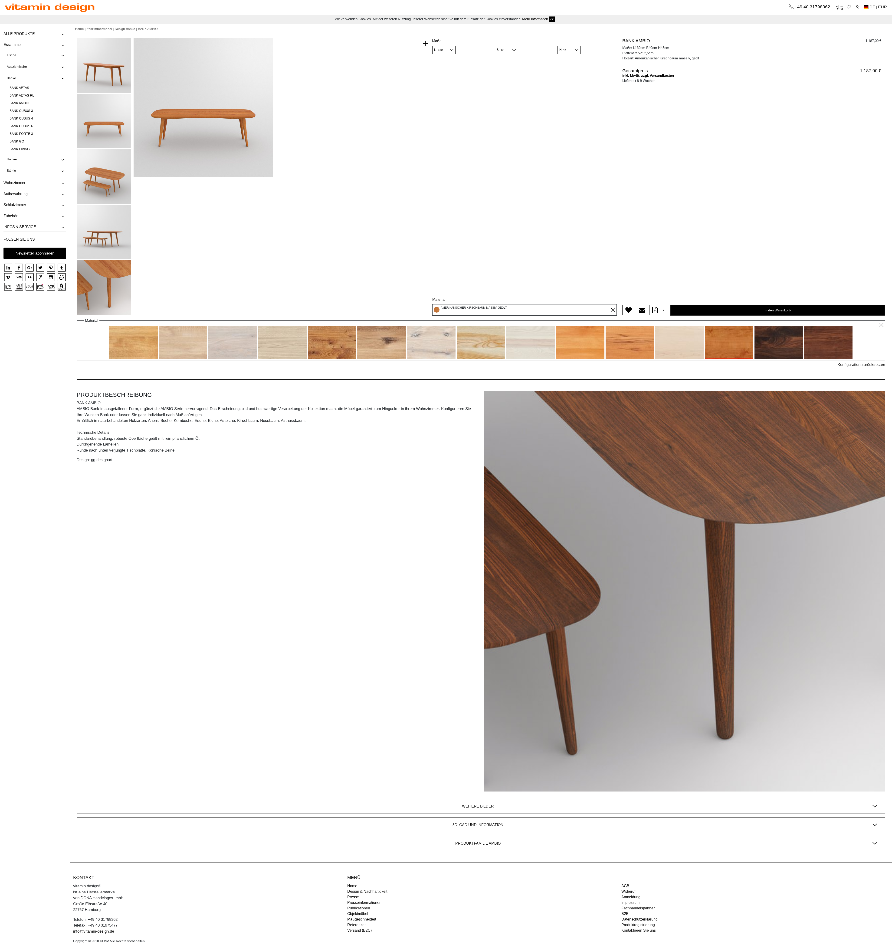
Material (439, 299)
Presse (353, 897)
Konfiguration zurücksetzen (861, 364)
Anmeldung (630, 897)
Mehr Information (535, 19)
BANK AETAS (19, 88)
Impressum (630, 903)
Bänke (11, 78)
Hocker (12, 159)
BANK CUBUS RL (22, 126)
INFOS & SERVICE (19, 227)
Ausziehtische (17, 66)
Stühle (11, 170)
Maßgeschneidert (361, 919)
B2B (625, 914)
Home (79, 29)
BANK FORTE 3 (21, 134)
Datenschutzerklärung (639, 919)
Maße (437, 41)
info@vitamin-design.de (93, 931)
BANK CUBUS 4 (21, 118)
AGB (625, 886)
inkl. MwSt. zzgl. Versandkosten (648, 76)
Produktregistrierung (638, 925)
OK (552, 19)
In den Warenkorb (777, 310)
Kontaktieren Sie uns (638, 930)
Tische (11, 55)
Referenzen (357, 925)
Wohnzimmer (14, 183)
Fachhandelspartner (638, 908)
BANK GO (17, 141)
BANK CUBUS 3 (21, 111)
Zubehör (10, 216)
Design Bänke (125, 29)
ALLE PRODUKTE (19, 34)
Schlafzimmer (14, 205)
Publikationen (358, 908)
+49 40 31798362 (813, 6)
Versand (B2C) (359, 930)
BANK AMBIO (19, 103)
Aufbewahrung (15, 194)
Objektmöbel (357, 914)
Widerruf (628, 891)
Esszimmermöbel (99, 29)
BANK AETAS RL (22, 95)
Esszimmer (12, 45)
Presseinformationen (364, 903)
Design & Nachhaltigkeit (367, 891)
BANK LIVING (20, 149)
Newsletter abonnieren (35, 253)
